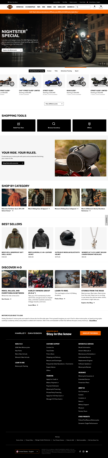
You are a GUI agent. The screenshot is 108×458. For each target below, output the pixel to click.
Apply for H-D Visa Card (54, 396)
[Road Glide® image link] (78, 81)
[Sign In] (95, 7)
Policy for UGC (70, 440)
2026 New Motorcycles (22, 347)
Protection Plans (83, 382)
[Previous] (100, 63)
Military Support (83, 404)
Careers (80, 395)
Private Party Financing (53, 392)
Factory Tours (82, 411)
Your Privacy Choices (58, 440)
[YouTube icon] (87, 451)
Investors (81, 398)
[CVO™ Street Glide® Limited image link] (30, 81)
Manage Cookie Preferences (42, 440)
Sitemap (57, 436)
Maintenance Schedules (86, 354)
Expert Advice (50, 367)
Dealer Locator (73, 2)
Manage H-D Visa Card (53, 399)
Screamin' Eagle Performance (88, 423)
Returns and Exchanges (54, 360)
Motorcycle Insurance (85, 376)
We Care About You (93, 440)
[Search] (82, 6)
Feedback (106, 220)
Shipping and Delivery (53, 357)
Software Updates (84, 364)
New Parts (18, 350)
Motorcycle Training (21, 366)
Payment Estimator (52, 386)
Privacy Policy (29, 440)
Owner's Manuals (83, 350)
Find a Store (50, 354)
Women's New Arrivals (22, 357)
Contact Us (50, 347)
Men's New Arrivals (21, 354)
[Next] (104, 63)
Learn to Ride (56, 2)
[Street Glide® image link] (54, 81)
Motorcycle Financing (53, 389)
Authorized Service (84, 357)
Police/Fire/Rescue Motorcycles (88, 420)
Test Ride (65, 2)
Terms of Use (19, 440)
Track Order (82, 2)
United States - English (94, 2)
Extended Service (84, 379)
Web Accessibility (81, 440)
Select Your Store (13, 2)
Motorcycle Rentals (84, 367)
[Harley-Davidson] (29, 333)
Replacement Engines (85, 360)
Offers (48, 370)
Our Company (82, 391)
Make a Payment (51, 382)
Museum (81, 408)
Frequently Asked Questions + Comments (59, 364)
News (80, 401)
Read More (93, 320)
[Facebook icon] (80, 451)
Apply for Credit (51, 379)
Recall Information (84, 347)
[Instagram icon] (83, 451)
